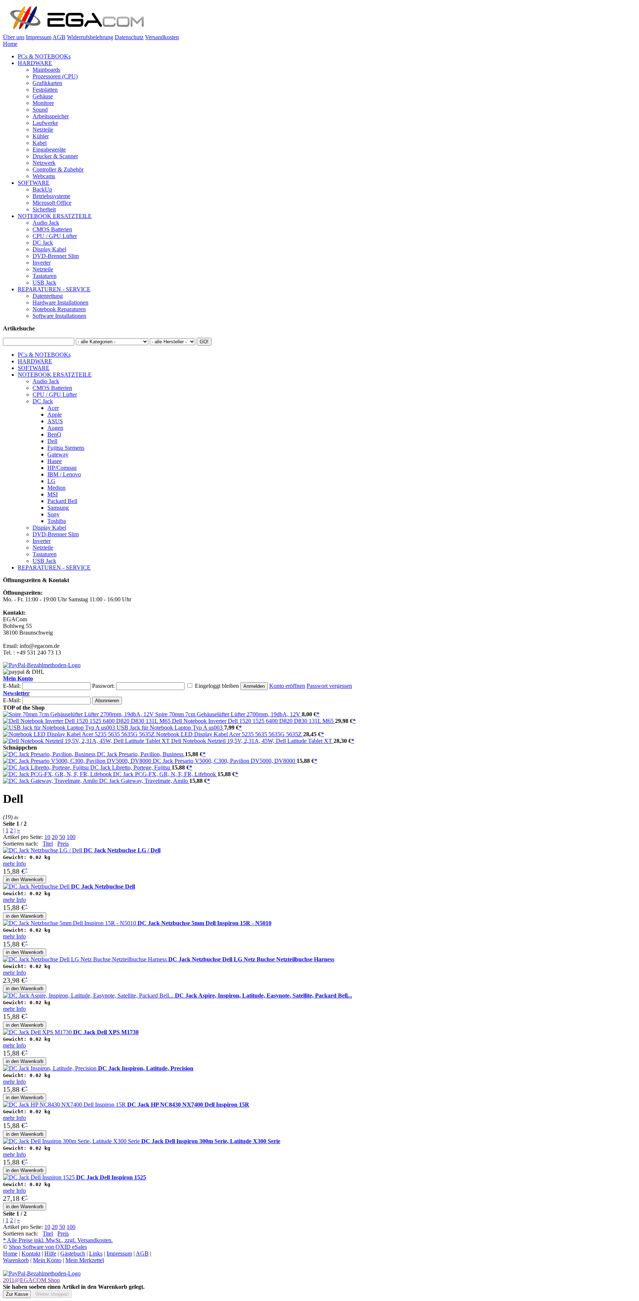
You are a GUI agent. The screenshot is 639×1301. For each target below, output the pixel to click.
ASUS (55, 421)
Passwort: (103, 686)
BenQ (54, 434)
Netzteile (43, 129)
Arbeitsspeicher (51, 116)
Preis (63, 843)
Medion (56, 488)
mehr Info (14, 863)
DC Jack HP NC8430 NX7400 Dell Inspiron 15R (188, 1104)
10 (47, 837)
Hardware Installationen (60, 302)
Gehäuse (43, 96)
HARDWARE (35, 63)
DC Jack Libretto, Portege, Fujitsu (131, 767)
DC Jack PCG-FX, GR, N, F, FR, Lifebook (165, 774)
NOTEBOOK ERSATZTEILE (55, 216)
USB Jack (44, 282)
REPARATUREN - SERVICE (54, 289)
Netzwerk (44, 163)
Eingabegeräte (49, 149)
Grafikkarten (47, 83)
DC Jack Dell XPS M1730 (106, 1032)
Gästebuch (72, 1253)
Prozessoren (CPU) (55, 76)
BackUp (42, 189)
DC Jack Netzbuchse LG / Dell (122, 850)
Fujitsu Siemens (65, 448)
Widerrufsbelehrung (90, 37)
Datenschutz (129, 37)
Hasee (54, 461)
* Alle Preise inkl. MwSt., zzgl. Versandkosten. (58, 1240)
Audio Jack (46, 223)
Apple (54, 414)
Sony (53, 514)
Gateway (57, 454)
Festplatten (45, 89)
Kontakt (30, 1253)
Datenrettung (48, 296)
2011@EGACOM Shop (31, 1280)
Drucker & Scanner (55, 156)
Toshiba (56, 521)
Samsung (58, 508)
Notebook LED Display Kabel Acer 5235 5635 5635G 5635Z (229, 734)
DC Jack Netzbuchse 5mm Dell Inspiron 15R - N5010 (204, 923)
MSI (52, 494)
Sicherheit (44, 209)
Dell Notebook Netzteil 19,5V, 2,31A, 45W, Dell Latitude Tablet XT (252, 741)
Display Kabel (49, 249)
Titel (48, 843)
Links (95, 1253)
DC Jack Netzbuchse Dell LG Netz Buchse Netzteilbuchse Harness (251, 959)
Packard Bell (62, 501)
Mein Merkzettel (84, 1260)
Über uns (13, 37)
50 (62, 837)
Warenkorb (16, 1260)
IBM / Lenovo (64, 474)
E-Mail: (12, 686)
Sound (40, 109)
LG (51, 481)
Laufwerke (45, 123)
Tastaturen (45, 276)
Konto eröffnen (287, 686)
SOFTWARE (34, 183)
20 (55, 837)
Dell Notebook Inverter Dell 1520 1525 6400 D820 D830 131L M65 (253, 721)
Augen (55, 428)
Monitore (43, 103)
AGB (59, 37)
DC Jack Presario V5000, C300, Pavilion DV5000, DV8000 (225, 761)
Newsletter (16, 693)
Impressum (38, 37)
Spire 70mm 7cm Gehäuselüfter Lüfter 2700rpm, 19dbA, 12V (228, 714)
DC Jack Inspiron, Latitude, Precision (145, 1068)
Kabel (40, 143)
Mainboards (46, 70)
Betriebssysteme (51, 196)
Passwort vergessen (329, 686)
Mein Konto (18, 678)
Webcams (44, 176)
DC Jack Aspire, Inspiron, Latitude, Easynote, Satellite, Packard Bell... (263, 995)
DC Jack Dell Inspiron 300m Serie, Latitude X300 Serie (210, 1141)
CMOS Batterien (52, 229)
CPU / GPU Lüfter (55, 236)
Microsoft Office (52, 203)
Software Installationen (59, 316)
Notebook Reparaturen (59, 309)
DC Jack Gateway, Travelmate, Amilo (144, 781)
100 (71, 837)
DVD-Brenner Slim (56, 256)
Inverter (42, 262)
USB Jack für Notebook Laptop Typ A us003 (170, 727)
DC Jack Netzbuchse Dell (103, 886)
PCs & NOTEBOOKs (44, 56)
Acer (53, 408)
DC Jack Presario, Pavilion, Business (141, 754)
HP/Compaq (62, 468)
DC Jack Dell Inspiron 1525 (111, 1177)
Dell (52, 441)
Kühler (41, 136)
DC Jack (43, 243)
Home (10, 44)
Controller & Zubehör (58, 169)
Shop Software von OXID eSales (48, 1247)
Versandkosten (162, 37)
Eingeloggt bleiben (216, 686)
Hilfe (50, 1253)
